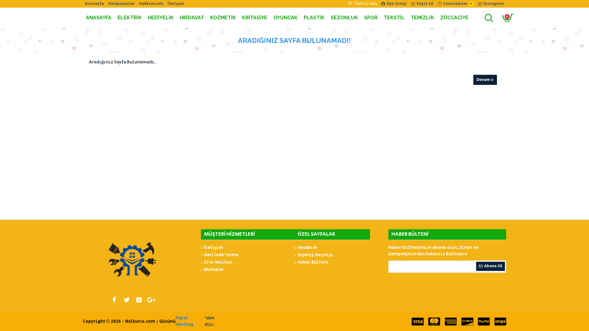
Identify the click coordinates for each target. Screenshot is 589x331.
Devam (483, 80)
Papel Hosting (184, 321)
